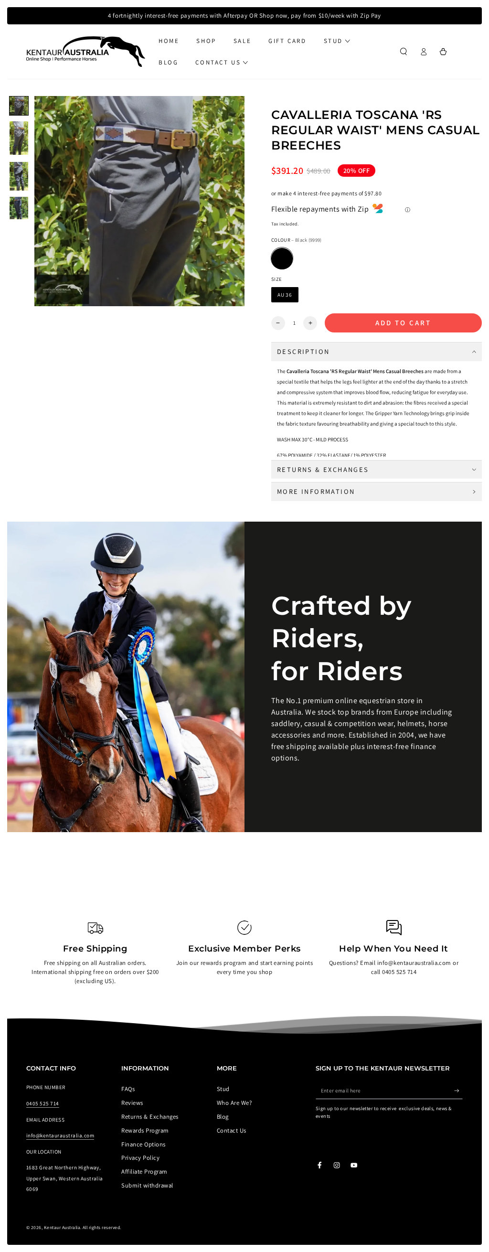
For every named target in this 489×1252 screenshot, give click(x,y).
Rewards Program (145, 1130)
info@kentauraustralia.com (60, 1135)
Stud (223, 1089)
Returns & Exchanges (149, 1117)
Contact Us (231, 1130)
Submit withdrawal (147, 1185)
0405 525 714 (42, 1103)
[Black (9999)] (282, 258)
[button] (403, 51)
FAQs (128, 1089)
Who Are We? (234, 1103)
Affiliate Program (144, 1171)
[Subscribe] (458, 1090)
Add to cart (403, 322)
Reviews (132, 1103)
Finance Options (143, 1144)
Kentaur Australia (62, 1227)
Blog (223, 1117)
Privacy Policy (140, 1158)
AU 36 (284, 294)
